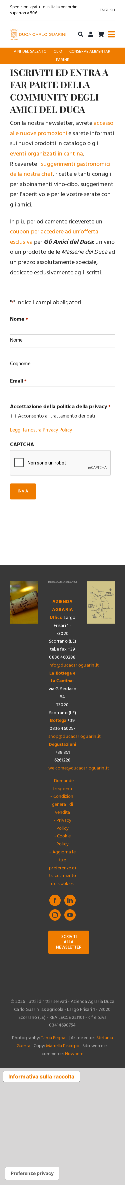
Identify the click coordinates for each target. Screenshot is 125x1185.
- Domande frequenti (62, 785)
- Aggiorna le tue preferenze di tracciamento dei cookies (62, 868)
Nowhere (74, 1054)
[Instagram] (55, 915)
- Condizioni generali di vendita (62, 804)
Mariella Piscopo (62, 1046)
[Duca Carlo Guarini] (38, 32)
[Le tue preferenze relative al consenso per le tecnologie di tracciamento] (32, 1173)
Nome (16, 340)
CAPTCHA (22, 445)
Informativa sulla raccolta (41, 1076)
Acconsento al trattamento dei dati (56, 416)
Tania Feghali (54, 1038)
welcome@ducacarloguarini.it (78, 768)
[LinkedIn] (70, 900)
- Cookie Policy (62, 840)
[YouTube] (70, 915)
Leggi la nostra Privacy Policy (41, 430)
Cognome (20, 364)
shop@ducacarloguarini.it (74, 737)
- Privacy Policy (62, 824)
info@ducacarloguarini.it (73, 665)
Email (18, 381)
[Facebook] (55, 900)
